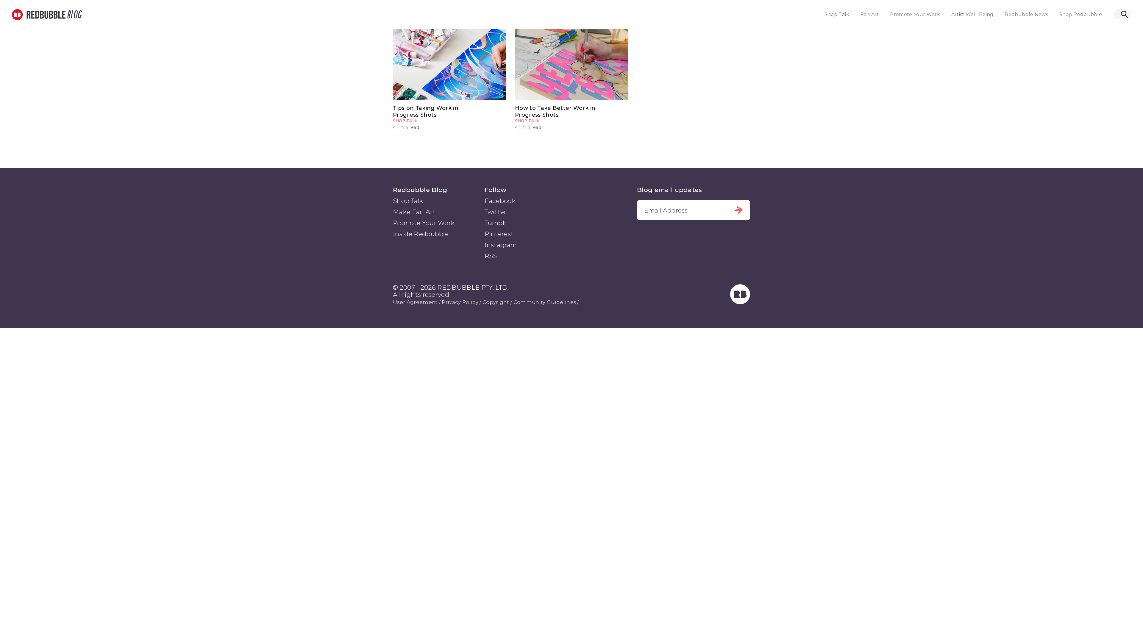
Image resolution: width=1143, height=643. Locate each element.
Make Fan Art (414, 212)
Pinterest (499, 234)
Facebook (500, 201)
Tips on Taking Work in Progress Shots (425, 111)
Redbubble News (1026, 14)
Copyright (496, 302)
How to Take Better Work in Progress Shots (555, 111)
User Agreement (415, 302)
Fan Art (870, 14)
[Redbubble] (740, 302)
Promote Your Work (915, 14)
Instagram (501, 245)
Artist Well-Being (972, 14)
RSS (491, 256)
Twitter (496, 212)
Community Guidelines (544, 302)
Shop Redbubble (1080, 14)
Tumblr (496, 223)
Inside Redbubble (421, 234)
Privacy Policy (460, 302)
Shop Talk (837, 14)
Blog (73, 14)
